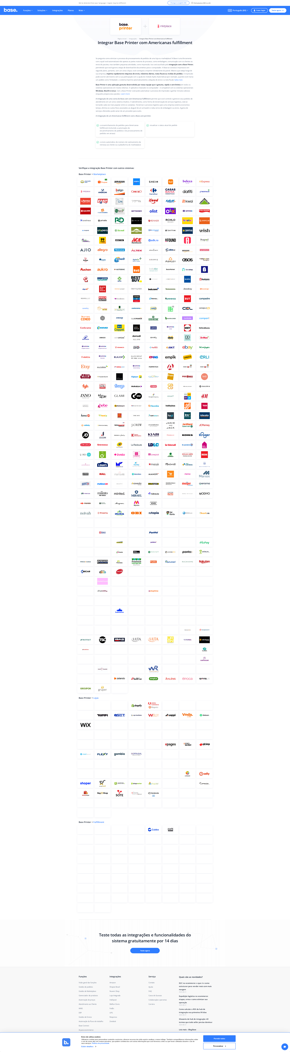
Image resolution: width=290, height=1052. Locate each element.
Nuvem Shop (114, 991)
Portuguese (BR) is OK (202, 3)
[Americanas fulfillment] (164, 26)
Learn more (125, 94)
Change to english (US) (178, 3)
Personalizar (218, 1046)
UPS (111, 1013)
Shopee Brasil (115, 987)
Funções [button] (27, 10)
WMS (81, 1008)
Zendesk (113, 1021)
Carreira (152, 1004)
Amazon (113, 982)
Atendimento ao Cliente (88, 1004)
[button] (238, 10)
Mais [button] (81, 10)
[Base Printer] (126, 26)
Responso (113, 1017)
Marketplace (99, 174)
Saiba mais (178, 80)
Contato (152, 982)
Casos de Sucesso (155, 995)
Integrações (57, 10)
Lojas (96, 698)
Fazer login (260, 10)
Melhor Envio (115, 1004)
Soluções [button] (41, 10)
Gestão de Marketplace (87, 991)
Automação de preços (87, 1000)
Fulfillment (98, 822)
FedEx (112, 1008)
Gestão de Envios (85, 1017)
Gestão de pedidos (86, 987)
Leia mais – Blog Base (187, 1029)
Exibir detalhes (87, 1046)
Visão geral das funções (87, 982)
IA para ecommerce (86, 1030)
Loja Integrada (115, 995)
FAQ (150, 991)
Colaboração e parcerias (158, 1000)
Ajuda (151, 987)
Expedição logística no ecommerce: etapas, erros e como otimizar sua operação (193, 999)
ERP (80, 1013)
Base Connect (84, 1025)
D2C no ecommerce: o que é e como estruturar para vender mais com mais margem (195, 986)
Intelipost (113, 1000)
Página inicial (122, 39)
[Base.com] (10, 10)
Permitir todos (219, 1039)
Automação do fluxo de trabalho (91, 1021)
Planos (71, 10)
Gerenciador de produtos (88, 995)
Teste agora (276, 10)
